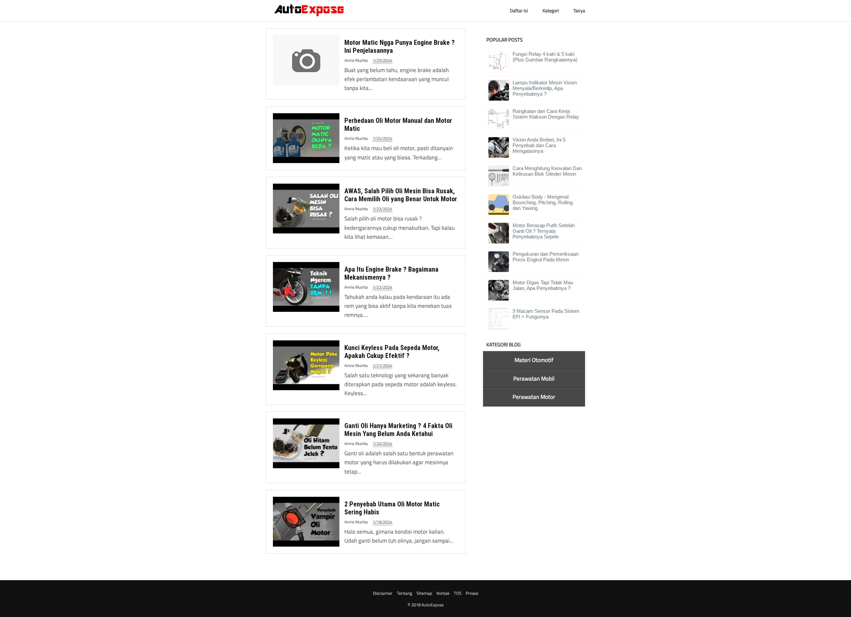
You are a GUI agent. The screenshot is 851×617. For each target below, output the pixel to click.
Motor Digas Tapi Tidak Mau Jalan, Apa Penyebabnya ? (543, 285)
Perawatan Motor (534, 397)
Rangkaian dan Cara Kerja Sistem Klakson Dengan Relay (546, 114)
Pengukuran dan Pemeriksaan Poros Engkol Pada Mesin (545, 256)
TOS (457, 593)
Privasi (472, 593)
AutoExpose (433, 604)
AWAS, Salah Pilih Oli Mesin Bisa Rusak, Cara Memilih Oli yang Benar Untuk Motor (400, 195)
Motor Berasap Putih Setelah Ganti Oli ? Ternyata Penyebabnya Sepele (544, 230)
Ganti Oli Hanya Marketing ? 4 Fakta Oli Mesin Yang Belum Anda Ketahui (398, 430)
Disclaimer (383, 593)
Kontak (442, 593)
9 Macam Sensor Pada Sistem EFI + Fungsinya (546, 313)
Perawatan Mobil (533, 378)
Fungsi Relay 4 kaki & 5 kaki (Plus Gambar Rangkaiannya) (545, 56)
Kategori (551, 10)
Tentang (404, 593)
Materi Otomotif (534, 360)
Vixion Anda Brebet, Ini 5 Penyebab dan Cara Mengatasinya (539, 145)
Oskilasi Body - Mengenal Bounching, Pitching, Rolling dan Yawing (543, 202)
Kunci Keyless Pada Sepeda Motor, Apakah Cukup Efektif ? (391, 352)
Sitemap (424, 593)
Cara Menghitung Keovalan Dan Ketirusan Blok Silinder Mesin (547, 171)
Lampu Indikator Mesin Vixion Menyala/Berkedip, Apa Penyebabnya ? (545, 88)
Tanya (579, 10)
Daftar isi (519, 10)
